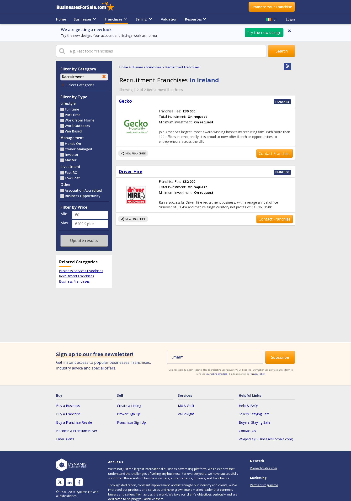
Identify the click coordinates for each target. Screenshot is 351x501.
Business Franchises (74, 281)
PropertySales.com (263, 468)
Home (61, 19)
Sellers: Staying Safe (254, 414)
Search (282, 51)
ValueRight (186, 414)
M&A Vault (186, 405)
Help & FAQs (249, 405)
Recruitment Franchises (76, 276)
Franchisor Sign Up (131, 422)
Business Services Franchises (81, 271)
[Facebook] (79, 482)
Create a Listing (129, 405)
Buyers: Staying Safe (254, 422)
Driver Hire (130, 171)
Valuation (169, 19)
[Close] (289, 30)
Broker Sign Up (128, 414)
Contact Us (247, 430)
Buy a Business (68, 405)
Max (64, 223)
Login (290, 19)
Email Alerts (65, 439)
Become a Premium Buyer (76, 430)
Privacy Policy (258, 373)
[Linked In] (69, 482)
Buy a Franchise (68, 414)
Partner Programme (264, 485)
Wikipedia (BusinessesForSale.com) (266, 439)
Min (63, 213)
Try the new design (264, 32)
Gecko (125, 101)
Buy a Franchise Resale (74, 422)
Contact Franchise (275, 153)
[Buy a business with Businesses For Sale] (88, 7)
